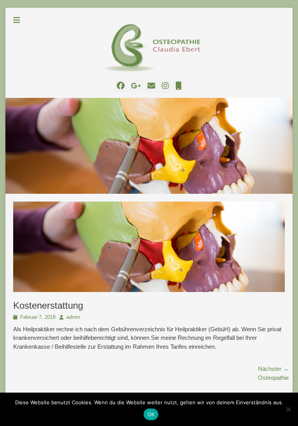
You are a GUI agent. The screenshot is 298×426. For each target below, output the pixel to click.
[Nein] (288, 409)
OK (151, 414)
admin (73, 317)
